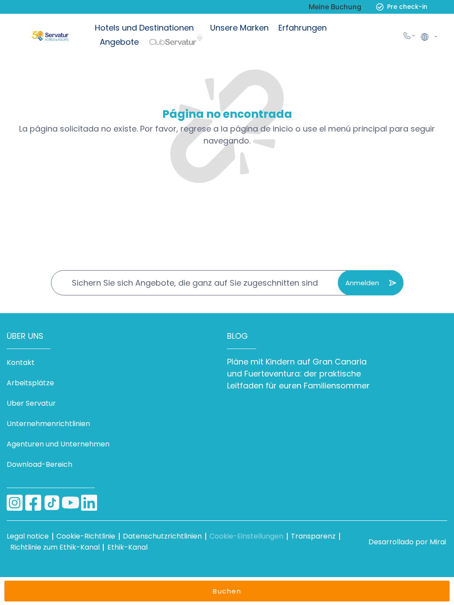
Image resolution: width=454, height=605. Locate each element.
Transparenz (313, 536)
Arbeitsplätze (30, 383)
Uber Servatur (31, 403)
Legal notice (28, 536)
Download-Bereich (39, 464)
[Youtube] (70, 503)
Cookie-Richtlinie (85, 536)
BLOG (237, 335)
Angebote (119, 41)
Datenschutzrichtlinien (162, 536)
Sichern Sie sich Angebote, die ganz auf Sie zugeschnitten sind (195, 282)
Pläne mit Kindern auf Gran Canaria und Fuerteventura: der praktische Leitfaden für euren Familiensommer (298, 373)
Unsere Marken (239, 27)
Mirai (438, 542)
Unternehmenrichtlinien (48, 424)
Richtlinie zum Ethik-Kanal (55, 547)
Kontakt (21, 362)
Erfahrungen (302, 27)
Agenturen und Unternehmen (58, 444)
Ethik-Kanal (127, 547)
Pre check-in (407, 6)
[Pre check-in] (380, 7)
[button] (428, 36)
